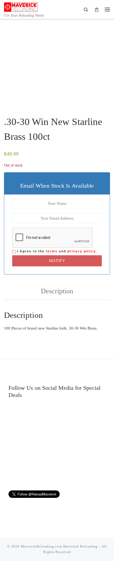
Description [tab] (57, 291)
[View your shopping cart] (96, 9)
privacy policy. (82, 251)
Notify (57, 260)
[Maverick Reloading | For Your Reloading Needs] (21, 6)
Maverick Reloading (80, 546)
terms (52, 251)
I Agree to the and (56, 251)
